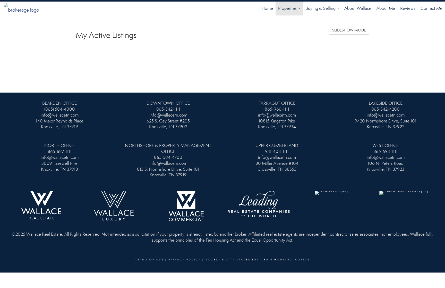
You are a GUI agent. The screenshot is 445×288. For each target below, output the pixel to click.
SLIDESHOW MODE (349, 30)
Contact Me (431, 8)
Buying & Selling (323, 10)
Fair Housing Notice (287, 259)
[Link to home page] (24, 8)
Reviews (407, 8)
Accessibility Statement (232, 259)
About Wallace (357, 8)
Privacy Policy (184, 259)
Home (267, 8)
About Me (385, 8)
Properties (290, 10)
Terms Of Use (149, 259)
